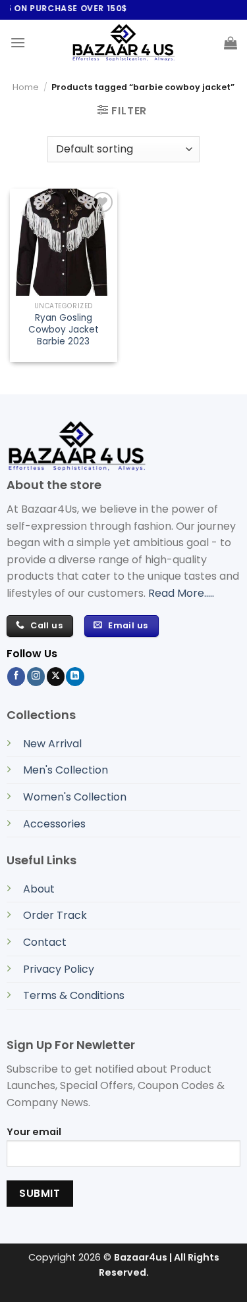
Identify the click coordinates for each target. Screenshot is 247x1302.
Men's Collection (65, 770)
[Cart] (230, 42)
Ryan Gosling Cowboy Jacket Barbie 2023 (63, 329)
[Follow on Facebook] (16, 676)
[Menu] (18, 42)
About (39, 888)
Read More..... (181, 593)
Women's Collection (74, 796)
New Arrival (52, 743)
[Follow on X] (56, 676)
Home (26, 87)
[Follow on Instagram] (36, 676)
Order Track (55, 915)
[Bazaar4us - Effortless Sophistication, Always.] (124, 43)
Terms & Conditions (73, 995)
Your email (34, 1131)
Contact (45, 942)
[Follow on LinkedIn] (75, 676)
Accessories (54, 823)
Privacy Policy (58, 969)
